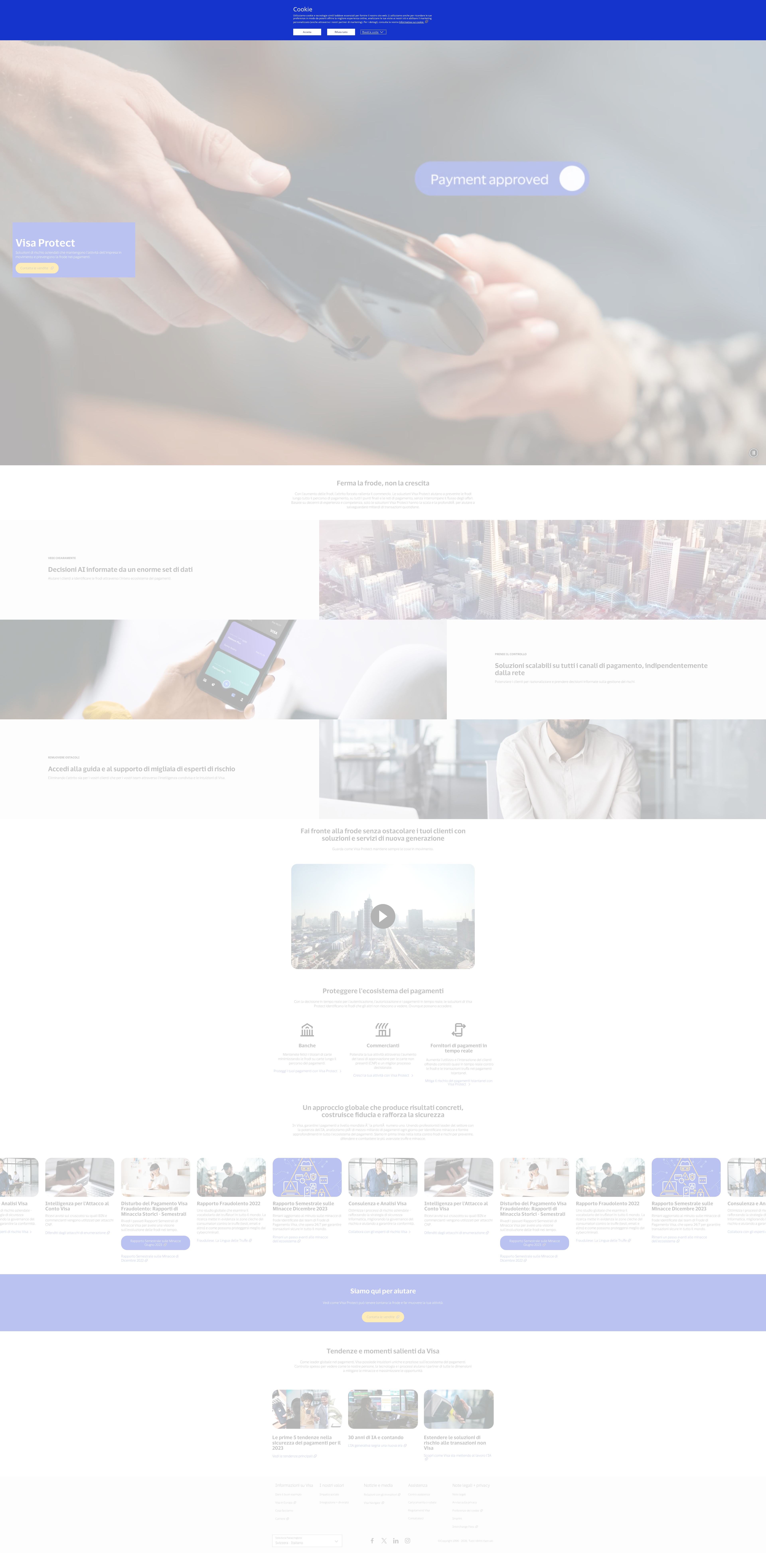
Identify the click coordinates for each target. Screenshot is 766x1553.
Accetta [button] (307, 32)
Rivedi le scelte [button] (370, 32)
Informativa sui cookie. (411, 22)
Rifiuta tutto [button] (341, 32)
